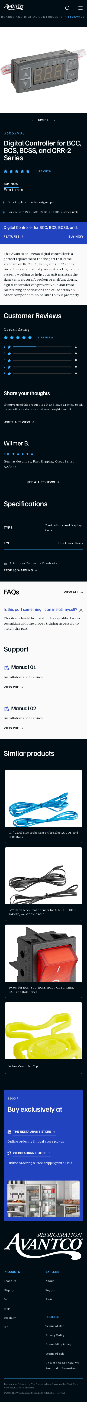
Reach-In (10, 1281)
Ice (6, 1327)
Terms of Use (54, 1326)
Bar (6, 1299)
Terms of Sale (54, 1353)
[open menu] (80, 8)
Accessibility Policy (58, 1344)
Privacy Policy (55, 1335)
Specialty (10, 1318)
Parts (49, 1299)
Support (51, 1290)
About (49, 1281)
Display (9, 1290)
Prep (7, 1308)
